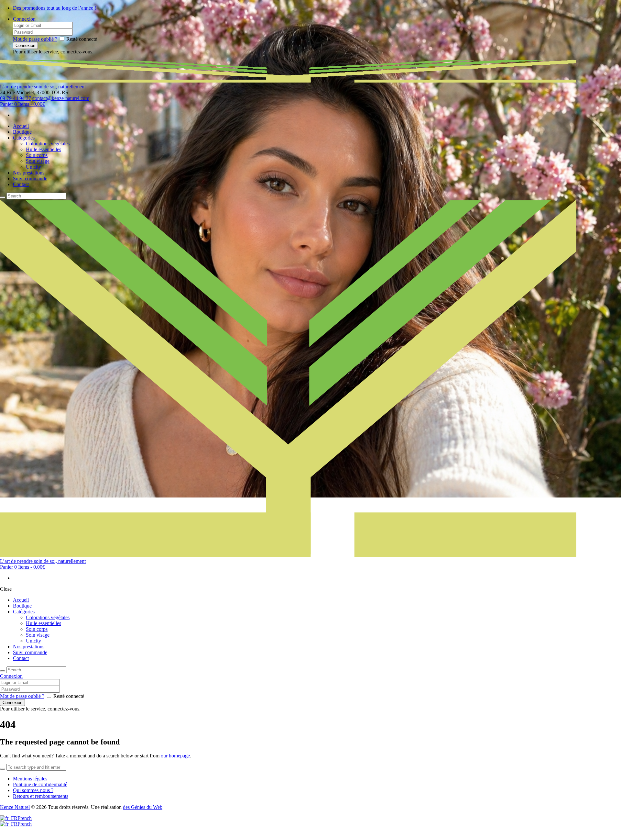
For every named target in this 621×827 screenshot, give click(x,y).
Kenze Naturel (15, 807)
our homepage (175, 755)
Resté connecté (81, 39)
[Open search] (2, 197)
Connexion (24, 19)
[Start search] (2, 671)
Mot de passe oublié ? (35, 39)
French (24, 818)
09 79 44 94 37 (15, 98)
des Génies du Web (142, 807)
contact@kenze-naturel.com (60, 98)
